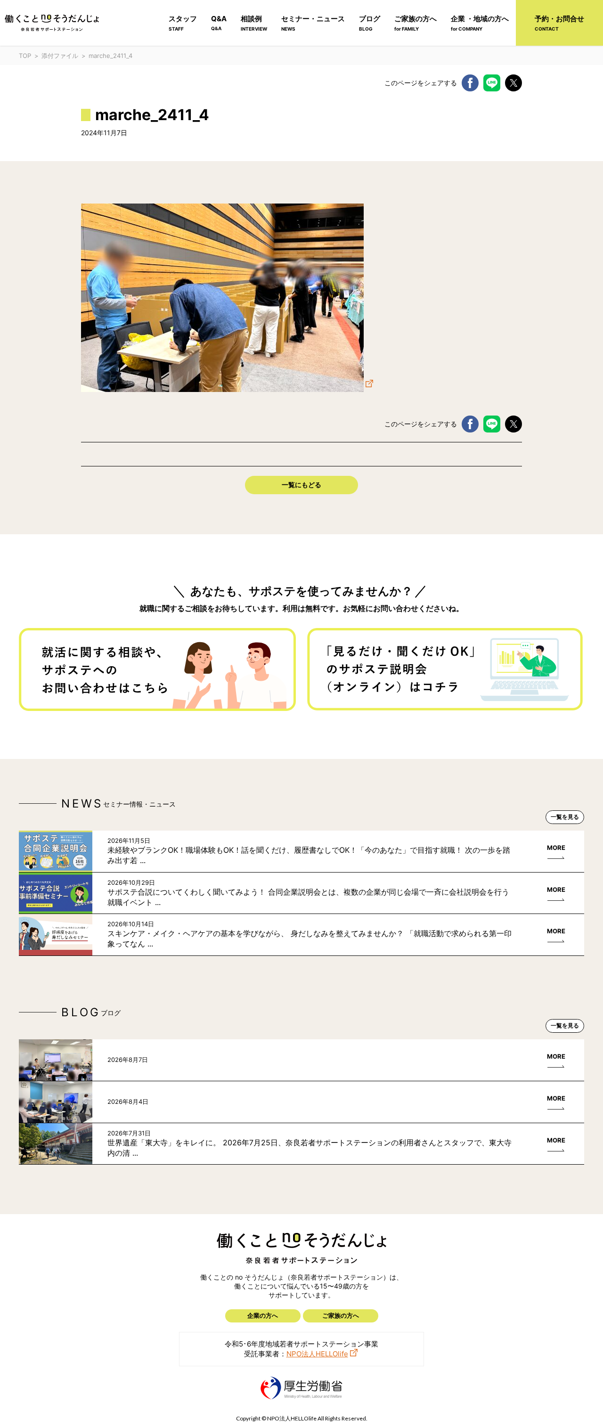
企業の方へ (262, 1315)
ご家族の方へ (415, 23)
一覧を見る (565, 816)
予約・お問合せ (559, 23)
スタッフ (183, 23)
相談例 (254, 23)
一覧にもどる (301, 485)
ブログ (369, 23)
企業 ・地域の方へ (480, 23)
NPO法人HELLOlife (317, 1353)
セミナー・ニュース (313, 23)
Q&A (219, 22)
